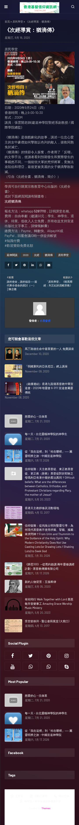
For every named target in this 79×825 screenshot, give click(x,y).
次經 (36, 254)
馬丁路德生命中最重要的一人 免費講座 (49, 349)
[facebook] (12, 655)
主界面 (19, 795)
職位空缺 (64, 795)
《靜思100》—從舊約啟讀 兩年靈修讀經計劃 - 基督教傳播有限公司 (49, 566)
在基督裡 (45, 320)
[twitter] (30, 655)
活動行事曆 (40, 795)
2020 (26, 254)
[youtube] (12, 666)
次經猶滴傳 (13, 201)
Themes (45, 808)
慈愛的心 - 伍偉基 (36, 416)
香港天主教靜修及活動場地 (42, 508)
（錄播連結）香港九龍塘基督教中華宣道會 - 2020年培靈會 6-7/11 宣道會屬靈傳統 (49, 388)
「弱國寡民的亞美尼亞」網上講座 (46, 366)
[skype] (67, 666)
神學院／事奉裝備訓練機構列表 (42, 801)
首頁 (7, 21)
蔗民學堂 (18, 21)
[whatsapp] (30, 666)
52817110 (40, 211)
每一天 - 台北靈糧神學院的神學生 (46, 434)
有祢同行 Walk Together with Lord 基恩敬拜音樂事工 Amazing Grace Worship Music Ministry (49, 604)
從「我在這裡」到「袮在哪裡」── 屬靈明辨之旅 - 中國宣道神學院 (48, 454)
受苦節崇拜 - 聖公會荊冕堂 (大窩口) (47, 621)
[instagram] (67, 655)
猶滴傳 (49, 254)
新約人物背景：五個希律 (40, 581)
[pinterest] (49, 655)
